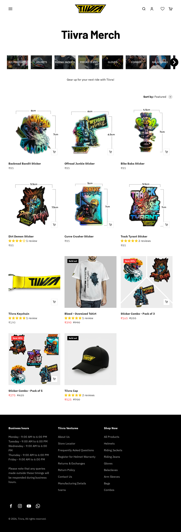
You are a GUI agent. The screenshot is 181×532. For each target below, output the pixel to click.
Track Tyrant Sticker (134, 236)
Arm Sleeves (112, 476)
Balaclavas (111, 470)
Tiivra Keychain (18, 313)
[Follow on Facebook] (10, 506)
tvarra (62, 490)
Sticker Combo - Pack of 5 (25, 390)
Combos (109, 490)
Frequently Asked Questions (76, 450)
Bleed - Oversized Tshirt (80, 313)
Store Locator (66, 443)
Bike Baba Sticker (132, 163)
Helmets (109, 443)
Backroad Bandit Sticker (24, 163)
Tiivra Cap (71, 390)
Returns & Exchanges (71, 463)
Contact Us (65, 476)
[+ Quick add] (54, 152)
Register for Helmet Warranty (76, 456)
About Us (64, 437)
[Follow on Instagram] (19, 506)
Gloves (108, 463)
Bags (107, 483)
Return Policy (66, 470)
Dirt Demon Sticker (21, 236)
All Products (111, 437)
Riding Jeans (112, 456)
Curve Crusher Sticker (79, 236)
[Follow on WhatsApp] (38, 506)
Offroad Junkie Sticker (80, 163)
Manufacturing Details (72, 483)
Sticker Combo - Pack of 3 (138, 313)
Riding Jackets (113, 450)
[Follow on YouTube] (29, 506)
